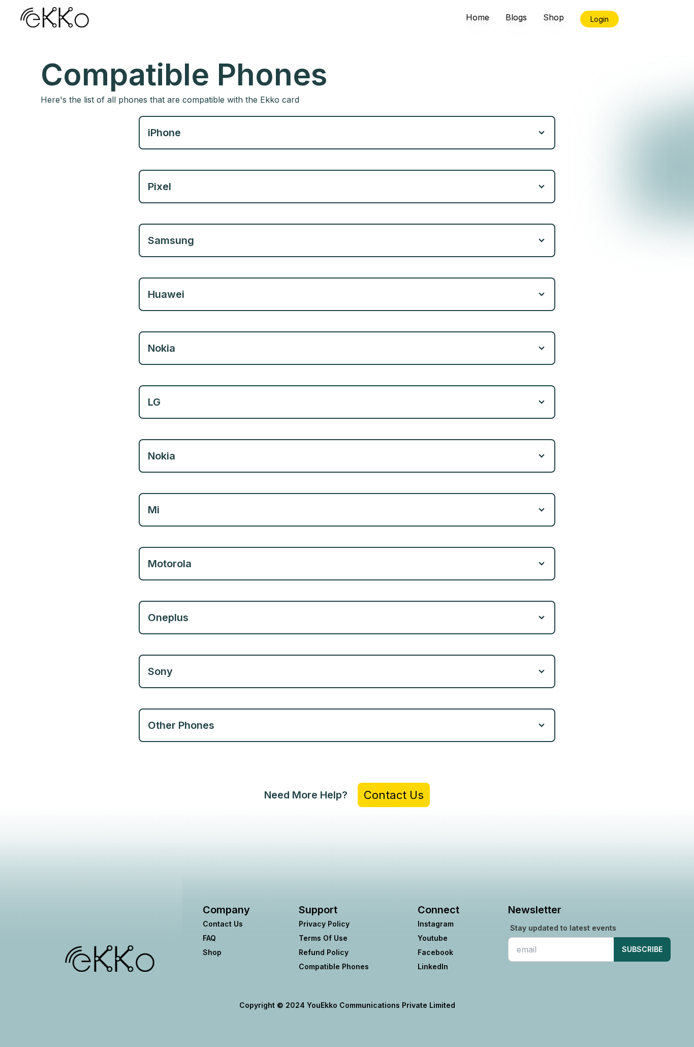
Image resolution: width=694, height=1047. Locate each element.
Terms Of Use (323, 938)
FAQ (209, 938)
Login (599, 19)
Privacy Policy (324, 923)
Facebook (435, 952)
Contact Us (394, 795)
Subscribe (642, 949)
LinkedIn (433, 966)
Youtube (433, 938)
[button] (109, 958)
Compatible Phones (334, 966)
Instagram (436, 923)
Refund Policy (324, 952)
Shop (212, 952)
